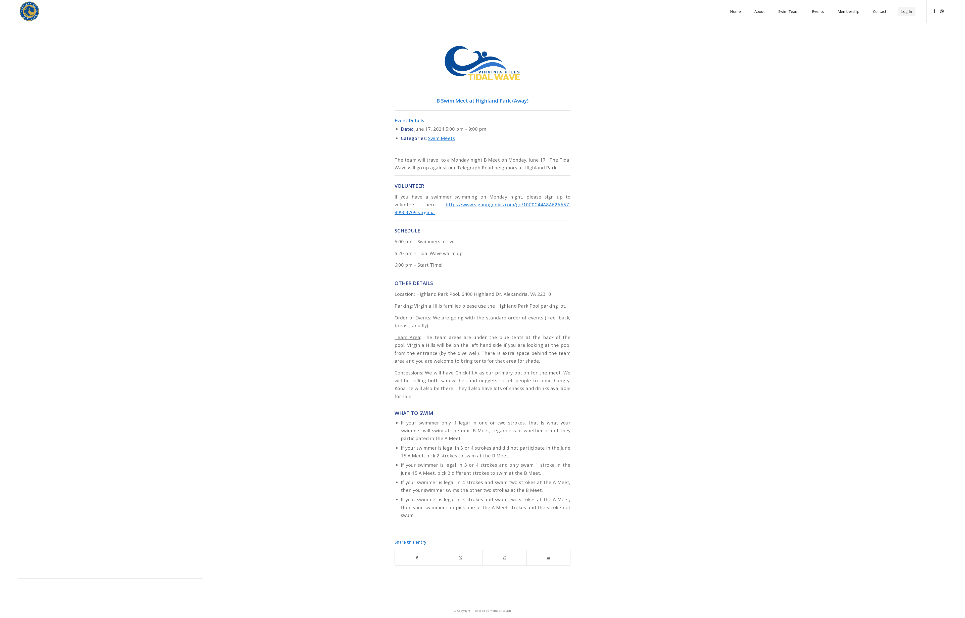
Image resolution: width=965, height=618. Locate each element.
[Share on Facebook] (417, 557)
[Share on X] (461, 557)
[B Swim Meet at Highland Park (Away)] (482, 63)
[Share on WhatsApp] (504, 557)
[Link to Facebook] (934, 11)
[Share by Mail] (548, 557)
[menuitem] (735, 11)
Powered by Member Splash (492, 610)
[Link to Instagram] (942, 11)
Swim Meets (441, 138)
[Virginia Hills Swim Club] (29, 11)
